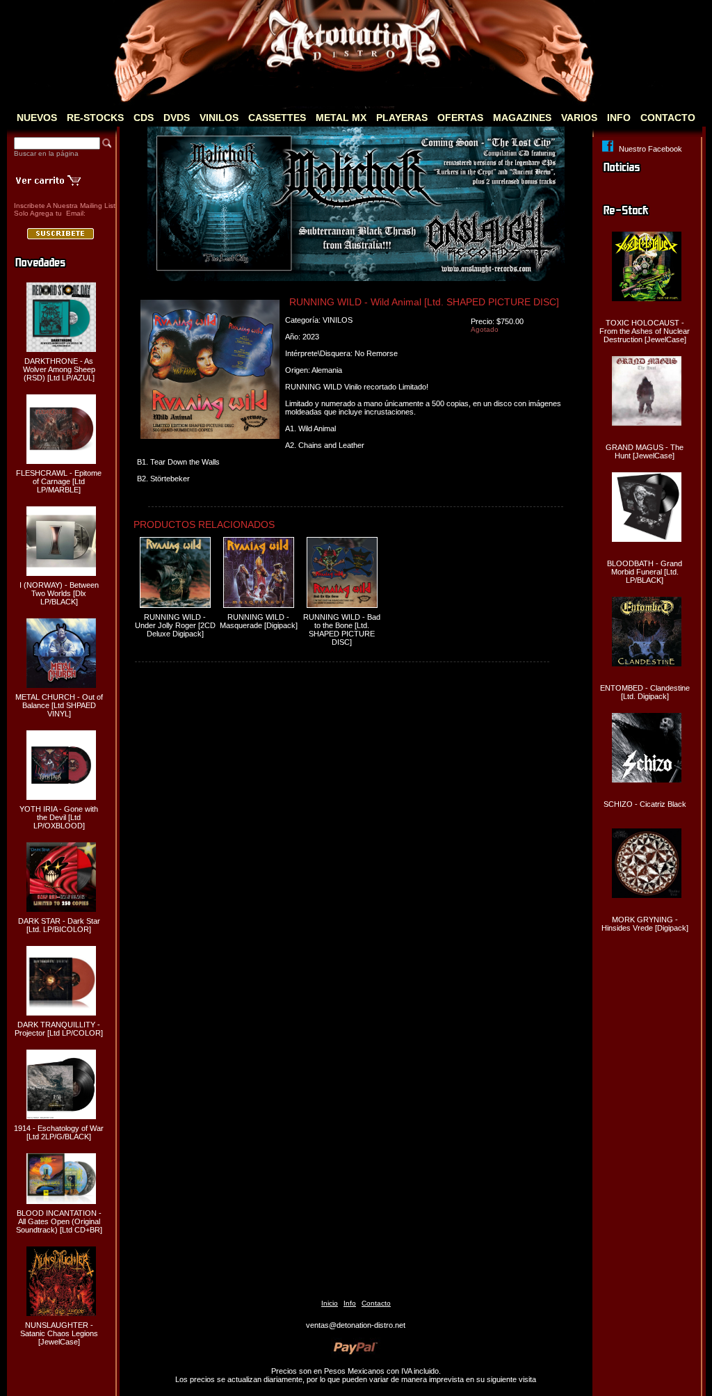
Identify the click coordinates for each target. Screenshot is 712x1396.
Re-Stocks (95, 117)
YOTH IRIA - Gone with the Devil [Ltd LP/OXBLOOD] (58, 817)
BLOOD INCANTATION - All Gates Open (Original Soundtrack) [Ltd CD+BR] (59, 1221)
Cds (144, 117)
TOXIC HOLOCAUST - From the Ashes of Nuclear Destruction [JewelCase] (644, 331)
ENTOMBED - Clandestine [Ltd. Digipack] (645, 692)
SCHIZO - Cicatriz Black (645, 804)
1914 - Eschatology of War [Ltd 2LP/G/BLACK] (59, 1132)
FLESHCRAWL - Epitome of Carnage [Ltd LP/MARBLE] (59, 481)
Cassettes (277, 117)
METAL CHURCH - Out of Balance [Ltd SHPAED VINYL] (59, 705)
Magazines (522, 117)
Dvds (176, 117)
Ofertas (460, 117)
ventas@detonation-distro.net (355, 1325)
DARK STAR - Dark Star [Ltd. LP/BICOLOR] (59, 925)
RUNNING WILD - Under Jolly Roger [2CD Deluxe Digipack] (175, 625)
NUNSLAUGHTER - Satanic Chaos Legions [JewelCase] (59, 1333)
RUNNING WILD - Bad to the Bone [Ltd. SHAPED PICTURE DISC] (341, 629)
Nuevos (37, 117)
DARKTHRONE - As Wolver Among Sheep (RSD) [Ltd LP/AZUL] (59, 369)
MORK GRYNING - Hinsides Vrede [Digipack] (644, 923)
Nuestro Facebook (650, 149)
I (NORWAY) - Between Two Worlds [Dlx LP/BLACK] (59, 593)
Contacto (667, 117)
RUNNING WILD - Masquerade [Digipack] (259, 621)
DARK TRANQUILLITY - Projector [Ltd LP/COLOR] (59, 1028)
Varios (579, 117)
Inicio (329, 1303)
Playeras (402, 117)
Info (619, 117)
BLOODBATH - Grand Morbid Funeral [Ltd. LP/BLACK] (644, 571)
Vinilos (219, 117)
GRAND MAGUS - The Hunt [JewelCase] (644, 451)
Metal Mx (341, 117)
